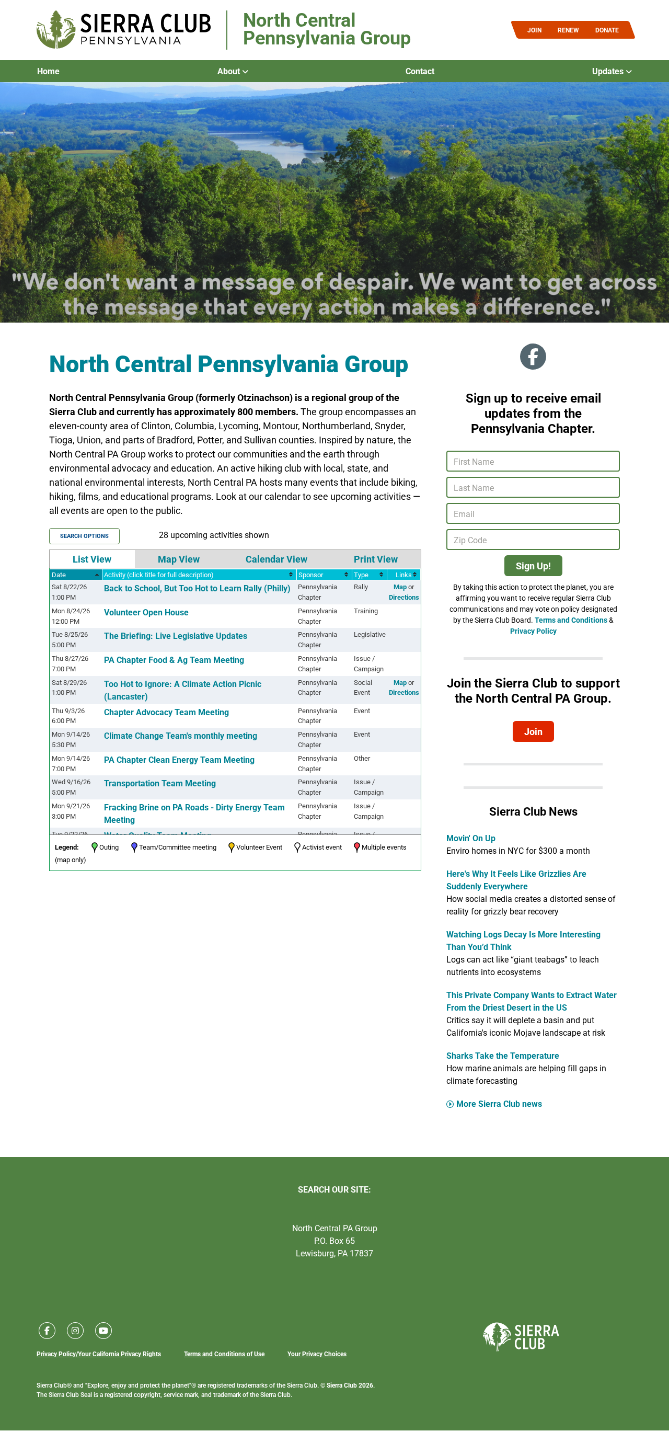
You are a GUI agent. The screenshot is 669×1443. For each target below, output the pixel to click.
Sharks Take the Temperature (502, 1055)
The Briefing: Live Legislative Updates (175, 635)
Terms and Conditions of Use (224, 1353)
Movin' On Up (470, 837)
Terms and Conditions (571, 620)
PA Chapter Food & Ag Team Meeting (174, 659)
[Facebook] (533, 356)
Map (400, 586)
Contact (420, 71)
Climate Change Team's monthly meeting (180, 735)
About (229, 71)
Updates (609, 71)
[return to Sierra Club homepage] (521, 1337)
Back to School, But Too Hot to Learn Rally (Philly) (197, 587)
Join (533, 731)
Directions (404, 597)
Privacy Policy (533, 631)
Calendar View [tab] (276, 559)
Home (48, 71)
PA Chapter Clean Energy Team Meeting (179, 759)
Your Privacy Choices (317, 1353)
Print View (376, 559)
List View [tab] (92, 559)
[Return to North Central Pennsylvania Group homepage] (124, 30)
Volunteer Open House (146, 611)
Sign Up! (533, 565)
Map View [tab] (179, 559)
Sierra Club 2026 (350, 1385)
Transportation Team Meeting (160, 782)
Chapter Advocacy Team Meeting (166, 711)
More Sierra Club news (499, 1103)
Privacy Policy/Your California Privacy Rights (99, 1353)
